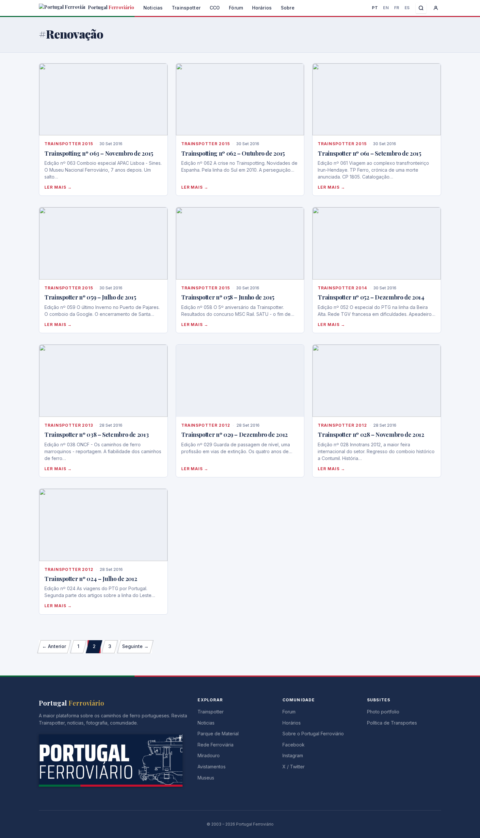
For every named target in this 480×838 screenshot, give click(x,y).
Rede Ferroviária (215, 744)
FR (396, 7)
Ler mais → (58, 187)
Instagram (292, 755)
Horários (262, 7)
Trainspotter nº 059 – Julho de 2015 (90, 297)
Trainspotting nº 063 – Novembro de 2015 (98, 153)
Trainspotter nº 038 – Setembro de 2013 (96, 434)
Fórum (236, 7)
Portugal (110, 7)
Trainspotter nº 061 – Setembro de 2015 (369, 153)
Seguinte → (135, 646)
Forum (289, 711)
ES (407, 7)
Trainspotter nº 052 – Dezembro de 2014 (371, 297)
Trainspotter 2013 (68, 425)
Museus (206, 777)
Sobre (288, 7)
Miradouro (209, 755)
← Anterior (54, 646)
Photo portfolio (383, 711)
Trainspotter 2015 (68, 143)
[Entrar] (435, 8)
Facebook (293, 744)
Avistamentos (212, 766)
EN (386, 7)
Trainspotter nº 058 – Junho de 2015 (227, 297)
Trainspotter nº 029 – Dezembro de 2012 (234, 434)
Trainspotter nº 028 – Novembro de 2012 (371, 434)
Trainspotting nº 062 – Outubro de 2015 (233, 153)
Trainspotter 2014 (342, 287)
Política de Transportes (392, 723)
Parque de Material (218, 733)
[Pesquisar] (421, 8)
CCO (215, 7)
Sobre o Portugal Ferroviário (313, 733)
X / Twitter (293, 766)
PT (375, 7)
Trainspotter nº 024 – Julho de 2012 (90, 579)
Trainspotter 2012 (205, 425)
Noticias (153, 7)
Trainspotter (186, 7)
